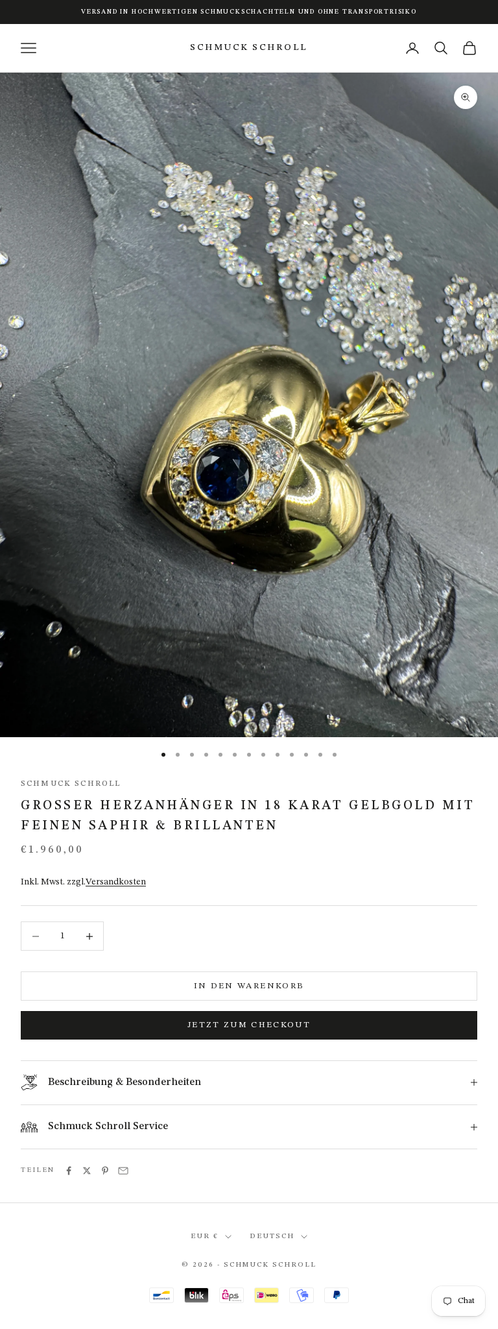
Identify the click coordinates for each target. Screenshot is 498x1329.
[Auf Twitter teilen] (87, 1170)
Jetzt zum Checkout (249, 1025)
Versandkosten (116, 881)
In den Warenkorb (249, 986)
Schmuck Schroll (71, 784)
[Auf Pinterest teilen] (105, 1170)
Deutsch (272, 1236)
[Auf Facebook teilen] (69, 1170)
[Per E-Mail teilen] (123, 1170)
